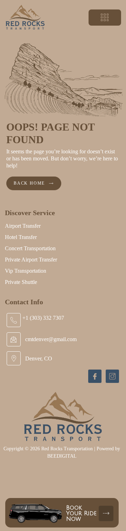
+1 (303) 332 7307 (43, 318)
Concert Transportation (30, 248)
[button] (104, 17)
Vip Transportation (25, 271)
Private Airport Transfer (31, 260)
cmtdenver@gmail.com (51, 339)
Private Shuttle (21, 282)
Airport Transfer (23, 226)
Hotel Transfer (21, 237)
